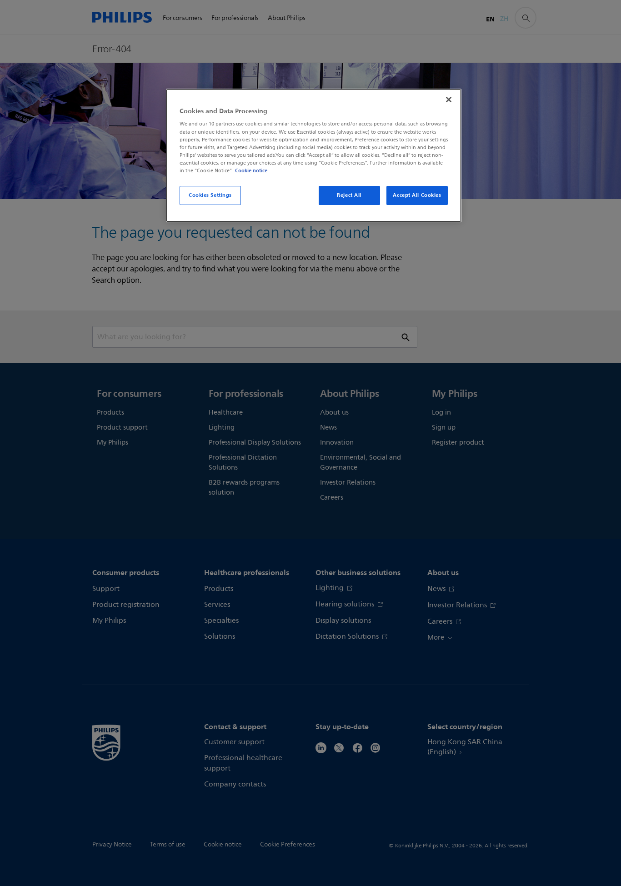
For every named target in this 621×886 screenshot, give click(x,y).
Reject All (349, 195)
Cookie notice (251, 170)
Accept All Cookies (417, 195)
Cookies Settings (210, 195)
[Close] (449, 100)
